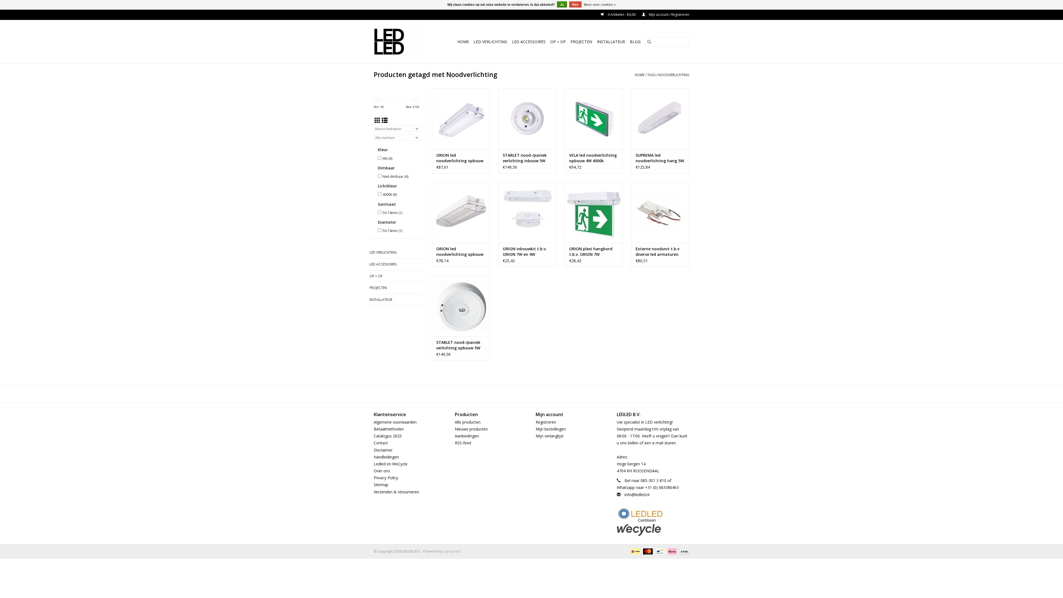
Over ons (382, 470)
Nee (575, 5)
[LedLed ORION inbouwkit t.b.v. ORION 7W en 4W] (527, 212)
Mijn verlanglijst (550, 436)
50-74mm (392, 212)
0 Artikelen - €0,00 (621, 14)
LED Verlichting (490, 41)
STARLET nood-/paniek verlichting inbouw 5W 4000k (525, 158)
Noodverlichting (673, 75)
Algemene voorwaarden (395, 422)
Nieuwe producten (471, 429)
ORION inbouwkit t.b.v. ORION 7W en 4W (525, 251)
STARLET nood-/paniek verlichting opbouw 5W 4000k (458, 345)
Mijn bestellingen (551, 429)
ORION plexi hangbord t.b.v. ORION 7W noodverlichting (590, 251)
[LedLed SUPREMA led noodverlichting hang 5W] (660, 118)
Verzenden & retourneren (396, 491)
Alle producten (468, 422)
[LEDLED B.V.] (403, 41)
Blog (635, 41)
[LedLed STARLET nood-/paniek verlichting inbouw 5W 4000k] (527, 118)
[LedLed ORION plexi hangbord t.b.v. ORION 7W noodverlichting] (594, 212)
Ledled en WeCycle (390, 463)
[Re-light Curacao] (653, 515)
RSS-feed (463, 442)
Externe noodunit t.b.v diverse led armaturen (657, 251)
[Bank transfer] (683, 551)
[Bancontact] (660, 551)
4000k (390, 194)
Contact (381, 442)
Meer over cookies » (600, 5)
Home (463, 41)
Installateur (611, 41)
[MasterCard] (647, 551)
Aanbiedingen (467, 436)
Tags (651, 75)
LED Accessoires (529, 41)
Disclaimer (383, 450)
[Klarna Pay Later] (672, 551)
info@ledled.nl (637, 494)
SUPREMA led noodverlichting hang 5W (660, 158)
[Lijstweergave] (385, 120)
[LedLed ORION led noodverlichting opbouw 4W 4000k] (461, 212)
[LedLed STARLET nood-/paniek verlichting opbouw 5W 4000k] (461, 305)
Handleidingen (386, 457)
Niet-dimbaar (395, 176)
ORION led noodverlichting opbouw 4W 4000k (459, 251)
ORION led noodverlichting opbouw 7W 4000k (459, 158)
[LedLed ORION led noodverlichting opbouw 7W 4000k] (461, 118)
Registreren (546, 422)
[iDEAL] (635, 551)
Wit (387, 158)
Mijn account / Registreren (668, 14)
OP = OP (558, 41)
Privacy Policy (386, 477)
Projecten (581, 41)
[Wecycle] (653, 530)
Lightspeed (451, 551)
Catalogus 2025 (388, 436)
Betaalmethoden (389, 429)
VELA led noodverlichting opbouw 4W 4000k (593, 158)
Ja (562, 5)
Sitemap (381, 484)
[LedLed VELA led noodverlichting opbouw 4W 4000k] (594, 118)
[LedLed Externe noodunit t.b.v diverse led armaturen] (660, 212)
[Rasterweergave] (377, 120)
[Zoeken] (649, 41)
